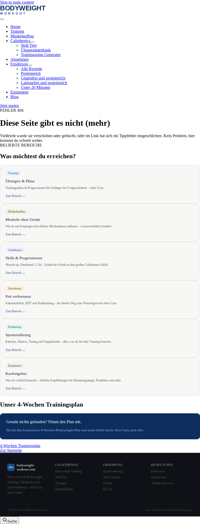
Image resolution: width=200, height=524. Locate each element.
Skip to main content (17, 2)
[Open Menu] (2, 19)
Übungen (61, 483)
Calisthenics (20, 40)
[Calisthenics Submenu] (32, 42)
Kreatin (107, 483)
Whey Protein (111, 477)
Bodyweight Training (68, 471)
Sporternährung (112, 471)
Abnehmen (19, 59)
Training (17, 31)
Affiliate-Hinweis (162, 483)
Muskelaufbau (22, 36)
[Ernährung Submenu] (30, 65)
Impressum (158, 471)
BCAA (107, 489)
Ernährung (19, 64)
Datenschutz (158, 477)
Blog (14, 97)
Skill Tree (61, 477)
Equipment (19, 92)
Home (15, 26)
